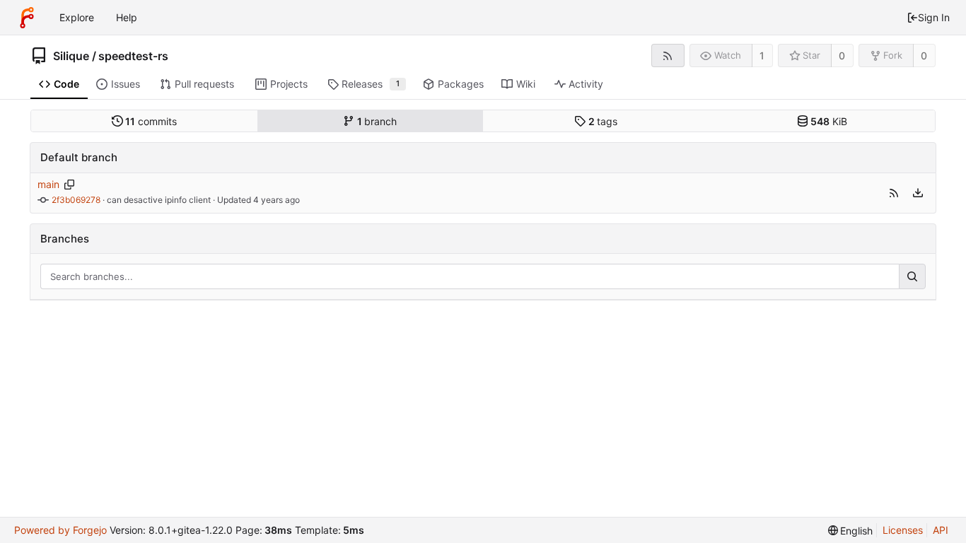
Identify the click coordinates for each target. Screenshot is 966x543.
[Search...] (912, 276)
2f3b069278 (76, 199)
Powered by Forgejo (60, 530)
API (940, 530)
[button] (893, 193)
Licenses (903, 530)
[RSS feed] (668, 55)
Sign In (934, 17)
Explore (76, 17)
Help (126, 17)
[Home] (27, 17)
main (48, 184)
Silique (71, 56)
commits (151, 121)
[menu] (918, 193)
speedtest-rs (133, 56)
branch (377, 121)
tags (603, 121)
